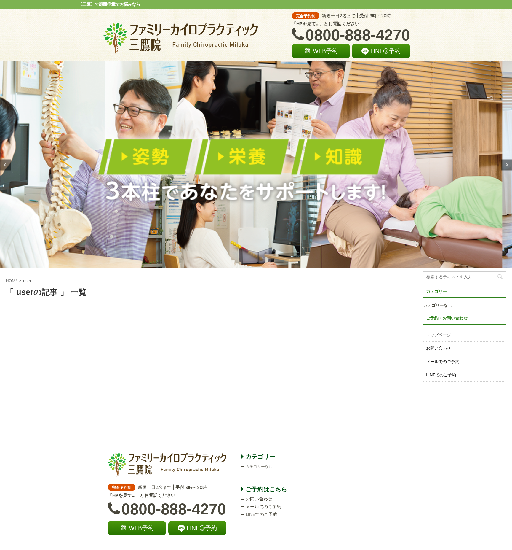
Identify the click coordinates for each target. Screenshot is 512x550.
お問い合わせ (438, 348)
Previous (5, 164)
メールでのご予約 (442, 361)
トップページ (438, 334)
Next (506, 164)
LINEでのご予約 (441, 374)
